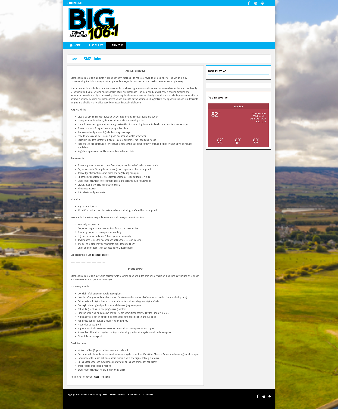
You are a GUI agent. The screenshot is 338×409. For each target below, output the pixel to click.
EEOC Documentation (112, 394)
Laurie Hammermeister (98, 254)
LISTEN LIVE (96, 45)
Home (77, 45)
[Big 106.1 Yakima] (93, 24)
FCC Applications (146, 394)
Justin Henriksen (102, 376)
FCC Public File (130, 394)
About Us (118, 45)
